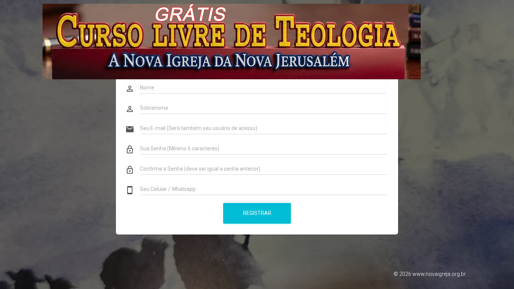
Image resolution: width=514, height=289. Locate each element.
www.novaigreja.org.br (439, 274)
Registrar (257, 213)
